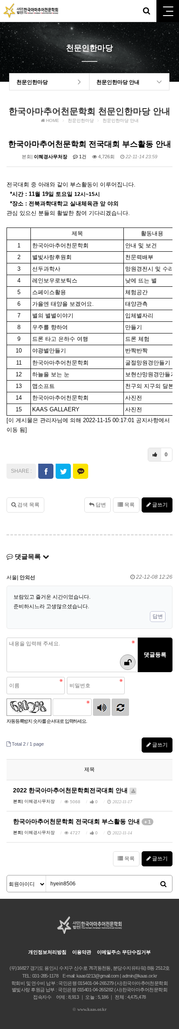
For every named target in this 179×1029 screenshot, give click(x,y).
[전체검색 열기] (146, 11)
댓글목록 (28, 556)
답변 (100, 505)
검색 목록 (28, 505)
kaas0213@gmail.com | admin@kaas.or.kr (116, 975)
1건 (82, 156)
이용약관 (81, 952)
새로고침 (120, 707)
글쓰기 (159, 505)
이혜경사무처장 (50, 156)
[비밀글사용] (128, 662)
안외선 (27, 577)
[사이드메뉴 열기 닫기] (167, 11)
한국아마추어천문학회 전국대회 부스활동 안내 (82, 821)
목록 (129, 505)
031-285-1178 (45, 975)
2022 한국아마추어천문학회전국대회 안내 (71, 790)
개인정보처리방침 (47, 952)
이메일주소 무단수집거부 (124, 952)
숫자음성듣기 (101, 707)
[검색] (163, 884)
